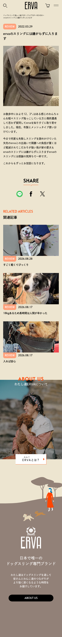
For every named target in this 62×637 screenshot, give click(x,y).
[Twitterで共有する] (42, 194)
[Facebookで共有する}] (31, 194)
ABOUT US (31, 598)
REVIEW (10, 26)
